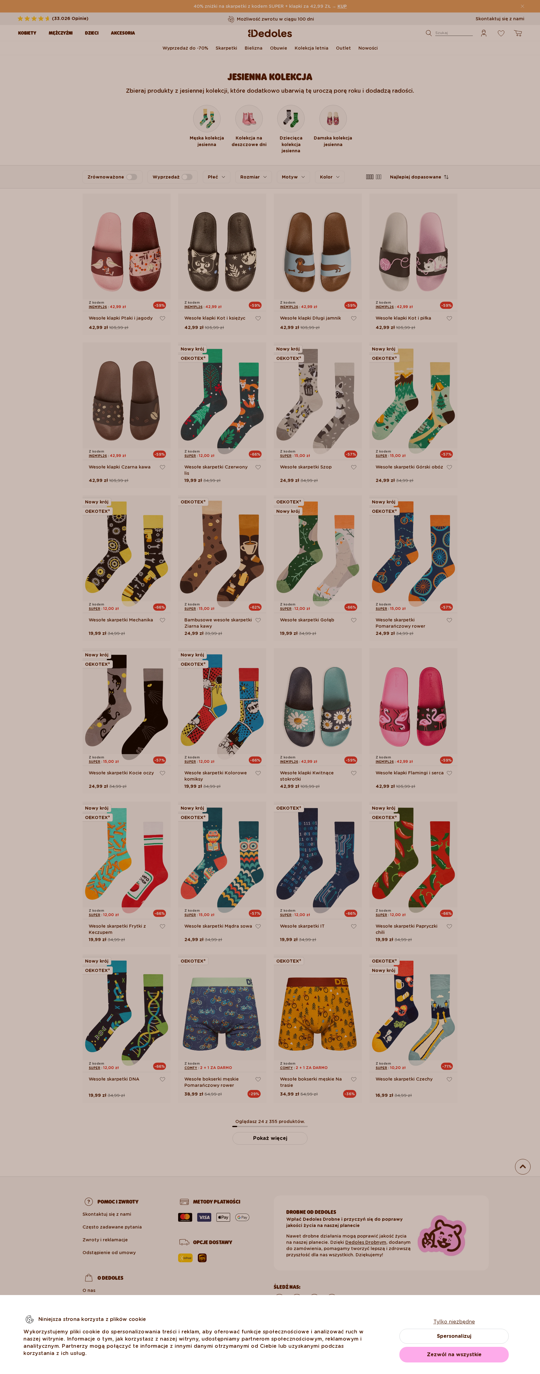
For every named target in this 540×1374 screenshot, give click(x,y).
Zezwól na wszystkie (454, 1354)
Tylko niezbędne (454, 1322)
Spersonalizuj (454, 1336)
